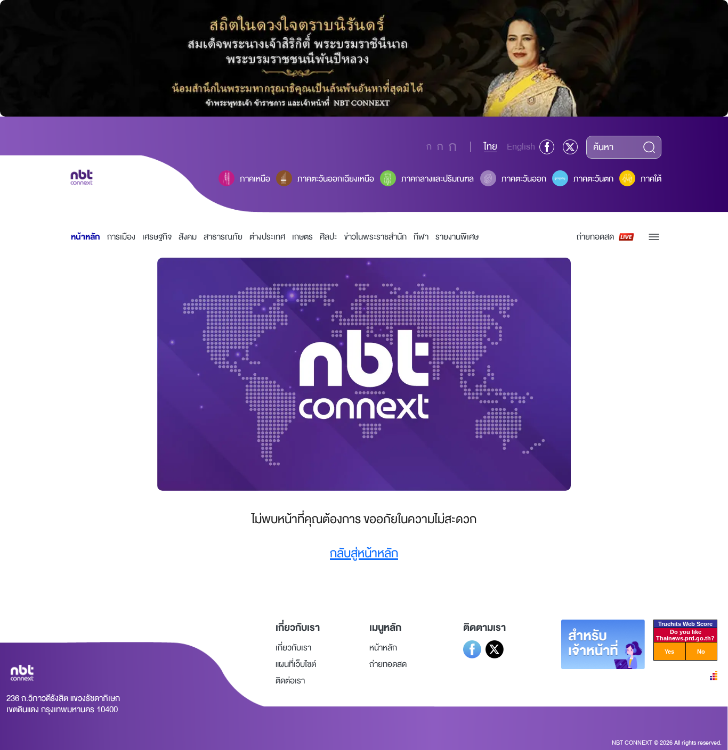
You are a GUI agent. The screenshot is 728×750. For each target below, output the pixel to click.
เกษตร (302, 237)
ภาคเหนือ (255, 179)
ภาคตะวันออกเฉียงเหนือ (335, 179)
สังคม (188, 237)
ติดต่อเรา (290, 681)
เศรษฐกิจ (157, 237)
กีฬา (421, 237)
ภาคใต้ (651, 179)
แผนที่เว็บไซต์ (296, 664)
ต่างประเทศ (267, 237)
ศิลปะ (328, 237)
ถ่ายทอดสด (595, 237)
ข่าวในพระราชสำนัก (375, 237)
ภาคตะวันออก (523, 179)
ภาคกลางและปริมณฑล (437, 179)
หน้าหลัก (85, 237)
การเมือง (121, 237)
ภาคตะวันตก (593, 179)
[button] (653, 236)
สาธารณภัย (223, 237)
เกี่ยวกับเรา (293, 648)
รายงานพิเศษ (457, 237)
